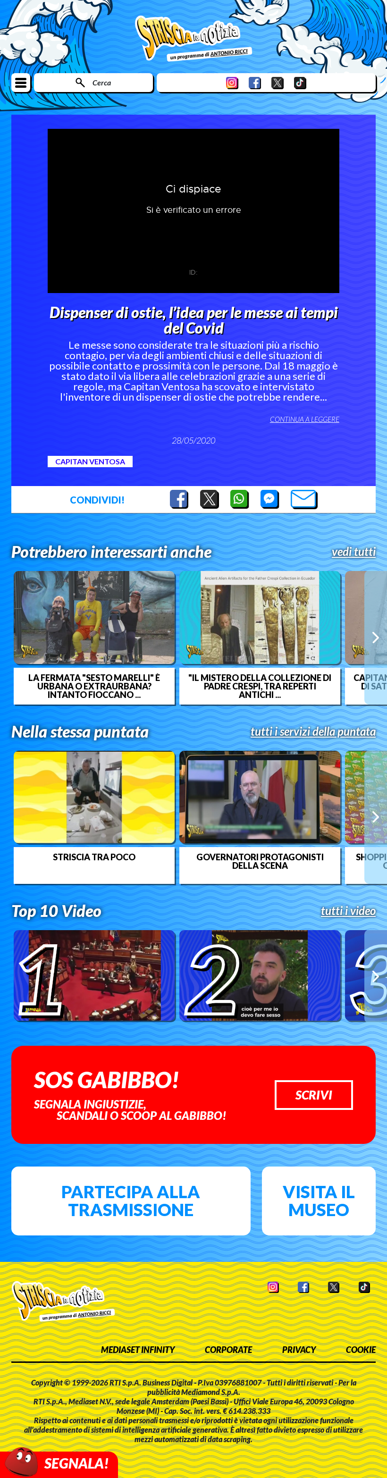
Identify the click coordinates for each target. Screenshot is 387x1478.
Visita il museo (319, 1200)
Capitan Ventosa (90, 461)
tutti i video (348, 910)
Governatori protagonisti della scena (260, 861)
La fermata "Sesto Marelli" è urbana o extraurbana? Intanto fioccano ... (94, 686)
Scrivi (313, 1094)
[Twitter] (277, 82)
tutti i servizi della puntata (313, 731)
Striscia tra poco (94, 857)
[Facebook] (255, 82)
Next (375, 638)
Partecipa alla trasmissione (130, 1200)
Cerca (102, 82)
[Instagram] (232, 82)
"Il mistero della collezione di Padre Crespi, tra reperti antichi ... (259, 686)
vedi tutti (354, 551)
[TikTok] (300, 82)
